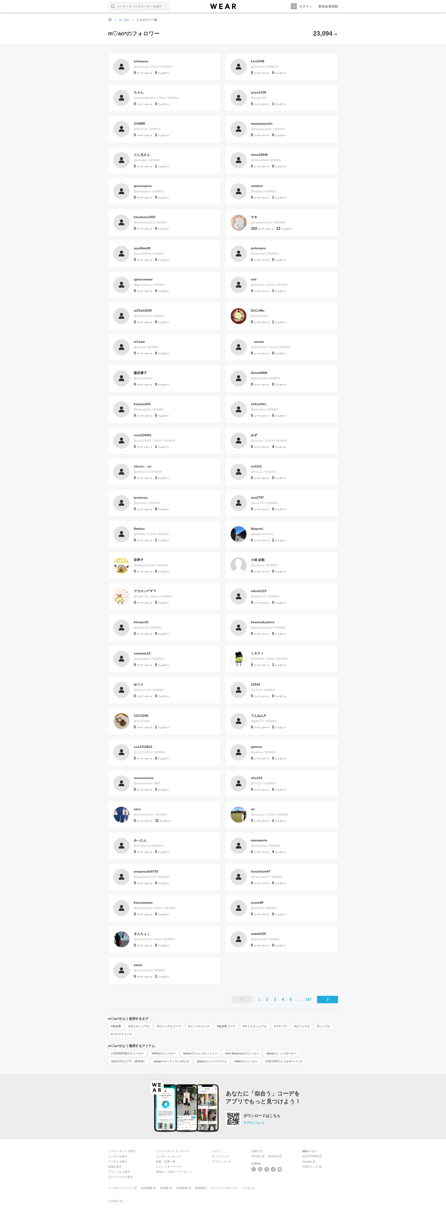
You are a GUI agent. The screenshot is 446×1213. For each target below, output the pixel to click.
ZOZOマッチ (310, 1166)
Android (273, 1156)
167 (308, 999)
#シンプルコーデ (199, 1026)
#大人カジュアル (139, 1026)
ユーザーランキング (168, 1156)
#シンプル (323, 1026)
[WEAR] (223, 6)
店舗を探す (115, 1166)
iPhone (255, 1156)
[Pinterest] (279, 1169)
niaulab (307, 1161)
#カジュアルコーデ (169, 1026)
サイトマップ (220, 1156)
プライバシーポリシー (224, 1188)
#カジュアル (302, 1026)
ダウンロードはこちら (262, 1116)
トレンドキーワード (168, 1166)
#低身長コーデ (226, 1026)
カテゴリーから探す (120, 1177)
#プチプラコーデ (121, 1034)
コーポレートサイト (120, 1188)
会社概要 (146, 1188)
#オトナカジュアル (255, 1026)
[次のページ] (327, 999)
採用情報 (181, 1188)
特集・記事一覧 (165, 1161)
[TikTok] (273, 1169)
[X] (253, 1169)
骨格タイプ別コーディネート (174, 1171)
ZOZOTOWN (310, 1156)
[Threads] (266, 1169)
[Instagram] (260, 1169)
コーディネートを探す (122, 1151)
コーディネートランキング (172, 1151)
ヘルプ (216, 1151)
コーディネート (143, 73)
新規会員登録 (328, 6)
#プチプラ (280, 1026)
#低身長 (116, 1026)
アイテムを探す (118, 1161)
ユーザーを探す (118, 1156)
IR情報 (164, 1188)
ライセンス (248, 1188)
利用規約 (201, 1188)
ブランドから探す (119, 1171)
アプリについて (254, 1122)
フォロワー (162, 73)
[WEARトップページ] (110, 20)
